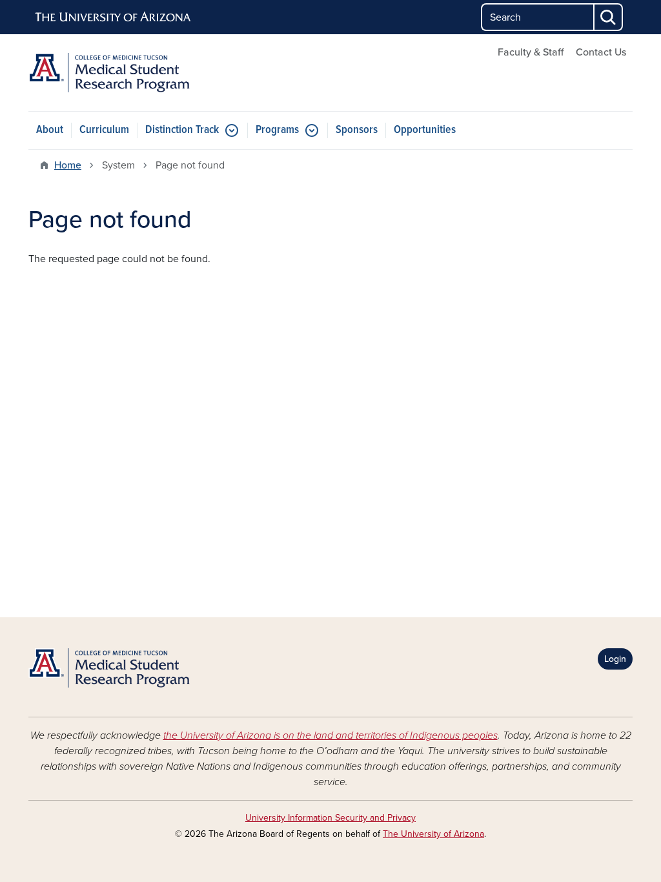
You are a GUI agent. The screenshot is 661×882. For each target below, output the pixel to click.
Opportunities (425, 130)
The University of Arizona (433, 833)
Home (67, 165)
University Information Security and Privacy (330, 817)
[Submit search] (609, 17)
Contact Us (601, 52)
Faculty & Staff (531, 52)
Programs (277, 130)
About (49, 130)
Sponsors (357, 130)
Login (615, 658)
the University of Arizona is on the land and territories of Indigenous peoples (330, 735)
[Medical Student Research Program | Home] (123, 72)
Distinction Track (182, 130)
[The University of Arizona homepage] (114, 17)
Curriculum (104, 130)
